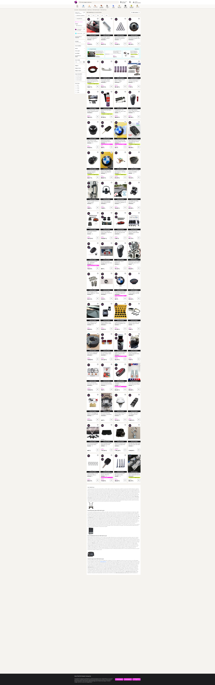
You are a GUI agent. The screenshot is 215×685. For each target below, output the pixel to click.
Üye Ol (136, 2)
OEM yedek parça (103, 561)
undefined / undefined (80, 15)
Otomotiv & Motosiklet (82, 9)
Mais (98, 15)
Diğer (89, 15)
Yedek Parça (89, 9)
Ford (93, 15)
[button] (139, 54)
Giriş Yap (139, 2)
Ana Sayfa (76, 9)
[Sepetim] (130, 2)
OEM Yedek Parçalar (96, 9)
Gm (102, 15)
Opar (106, 15)
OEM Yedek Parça (103, 9)
